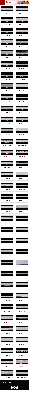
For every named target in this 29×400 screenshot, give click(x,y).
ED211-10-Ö (7, 366)
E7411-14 (21, 300)
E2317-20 (7, 46)
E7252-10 (21, 123)
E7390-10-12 (7, 267)
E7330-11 (7, 223)
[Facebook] (12, 387)
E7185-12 (21, 112)
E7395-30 (21, 267)
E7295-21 (21, 179)
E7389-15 (21, 245)
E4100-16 (21, 57)
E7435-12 (21, 322)
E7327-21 (21, 212)
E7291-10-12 (21, 156)
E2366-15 (21, 46)
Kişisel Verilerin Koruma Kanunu (15, 383)
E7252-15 (7, 134)
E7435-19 (21, 333)
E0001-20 (21, 24)
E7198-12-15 (7, 123)
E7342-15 (21, 234)
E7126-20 (21, 90)
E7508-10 (7, 355)
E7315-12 (21, 201)
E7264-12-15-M (22, 145)
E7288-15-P (7, 156)
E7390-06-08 (21, 256)
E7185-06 (21, 101)
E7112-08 (7, 79)
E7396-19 (7, 289)
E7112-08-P (22, 79)
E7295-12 (21, 167)
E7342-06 (21, 223)
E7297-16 (7, 190)
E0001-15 (7, 24)
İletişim (25, 383)
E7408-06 (7, 300)
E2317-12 (21, 35)
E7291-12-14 (7, 167)
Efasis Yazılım (25, 389)
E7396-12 (21, 278)
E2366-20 (7, 57)
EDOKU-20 (7, 377)
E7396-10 (7, 278)
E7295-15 (7, 179)
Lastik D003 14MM (22, 377)
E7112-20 (7, 90)
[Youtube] (17, 387)
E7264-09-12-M (7, 145)
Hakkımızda (3, 383)
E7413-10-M (7, 311)
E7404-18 (21, 289)
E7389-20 (7, 256)
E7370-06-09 (7, 245)
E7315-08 (7, 201)
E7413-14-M (22, 311)
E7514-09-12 (21, 355)
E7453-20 (21, 344)
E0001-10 (21, 13)
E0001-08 (7, 13)
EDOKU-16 (21, 366)
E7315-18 (7, 212)
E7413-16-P (7, 322)
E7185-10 (7, 112)
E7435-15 (7, 333)
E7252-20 (21, 134)
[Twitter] (14, 387)
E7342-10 (7, 234)
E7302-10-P (22, 190)
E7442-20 (7, 344)
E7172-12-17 (7, 101)
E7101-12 (7, 68)
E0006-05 (7, 35)
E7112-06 (21, 68)
